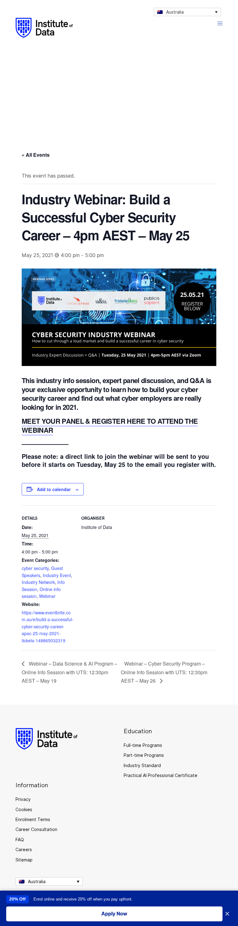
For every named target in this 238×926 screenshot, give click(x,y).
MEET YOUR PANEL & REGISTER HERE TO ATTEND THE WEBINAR (110, 425)
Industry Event (57, 575)
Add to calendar (54, 489)
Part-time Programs (144, 755)
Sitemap (24, 859)
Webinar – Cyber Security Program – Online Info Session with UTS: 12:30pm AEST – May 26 (164, 672)
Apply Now (114, 913)
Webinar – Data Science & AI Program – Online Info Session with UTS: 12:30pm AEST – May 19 (69, 672)
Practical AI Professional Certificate (160, 775)
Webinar (47, 596)
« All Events (36, 154)
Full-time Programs (143, 745)
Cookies (23, 809)
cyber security (35, 568)
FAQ (19, 839)
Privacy (23, 799)
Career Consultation (36, 829)
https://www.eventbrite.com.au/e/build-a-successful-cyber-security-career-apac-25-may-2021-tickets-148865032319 (47, 626)
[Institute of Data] (44, 28)
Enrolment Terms (32, 819)
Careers (23, 849)
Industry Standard (142, 765)
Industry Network (38, 582)
